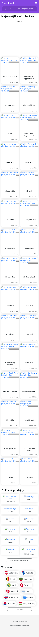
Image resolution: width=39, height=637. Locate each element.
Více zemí (19, 609)
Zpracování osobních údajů (20, 621)
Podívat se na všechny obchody (19, 560)
